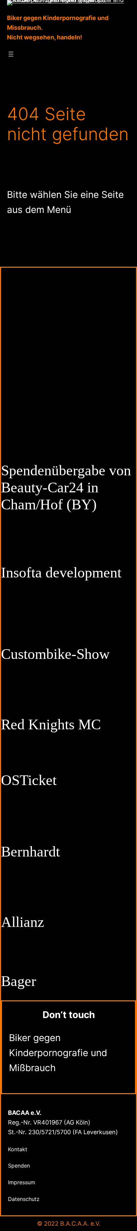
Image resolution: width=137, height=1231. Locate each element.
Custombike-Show (55, 654)
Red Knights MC (51, 724)
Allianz (22, 922)
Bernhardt (30, 851)
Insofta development (61, 572)
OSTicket (29, 780)
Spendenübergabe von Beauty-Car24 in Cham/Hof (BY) (66, 487)
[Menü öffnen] (11, 54)
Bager (18, 981)
